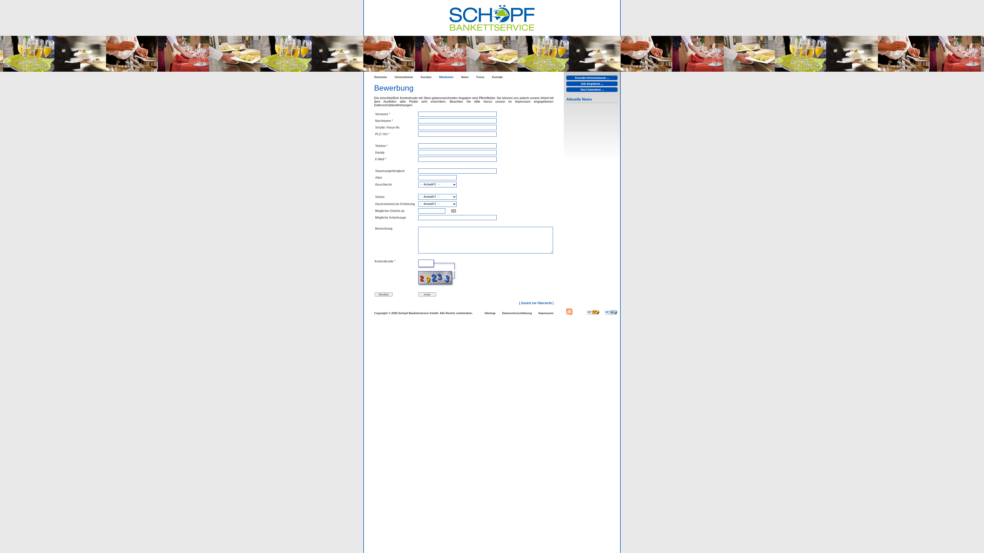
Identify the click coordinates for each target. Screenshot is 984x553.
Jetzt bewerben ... (592, 89)
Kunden (426, 77)
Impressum (546, 313)
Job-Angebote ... (592, 83)
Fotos (480, 77)
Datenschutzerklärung (517, 313)
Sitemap (490, 313)
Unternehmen (404, 77)
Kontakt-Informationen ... (592, 77)
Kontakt (497, 77)
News (465, 77)
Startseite (380, 77)
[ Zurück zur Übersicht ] (536, 303)
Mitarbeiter (446, 77)
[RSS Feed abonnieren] (569, 313)
